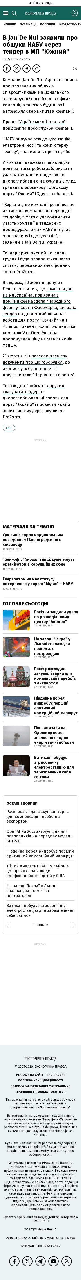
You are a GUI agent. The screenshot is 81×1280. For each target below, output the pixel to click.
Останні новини (22, 803)
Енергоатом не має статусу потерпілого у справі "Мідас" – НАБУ (38, 581)
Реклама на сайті (29, 1075)
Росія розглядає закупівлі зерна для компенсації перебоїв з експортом (55, 676)
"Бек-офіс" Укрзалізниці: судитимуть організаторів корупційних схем (39, 562)
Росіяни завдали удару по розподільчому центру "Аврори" (56, 616)
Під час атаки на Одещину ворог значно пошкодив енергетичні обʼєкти (54, 735)
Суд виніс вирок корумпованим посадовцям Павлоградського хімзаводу (33, 539)
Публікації (28, 24)
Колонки (47, 24)
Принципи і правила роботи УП (40, 1091)
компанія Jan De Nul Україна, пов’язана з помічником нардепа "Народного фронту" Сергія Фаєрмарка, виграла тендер (39, 301)
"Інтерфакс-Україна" (57, 1119)
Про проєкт (55, 1075)
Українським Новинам (41, 121)
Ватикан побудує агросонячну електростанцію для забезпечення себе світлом (54, 767)
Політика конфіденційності (40, 1080)
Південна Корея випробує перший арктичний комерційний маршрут (56, 705)
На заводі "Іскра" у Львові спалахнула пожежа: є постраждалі (52, 646)
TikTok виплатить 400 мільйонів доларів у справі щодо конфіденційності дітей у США (38, 871)
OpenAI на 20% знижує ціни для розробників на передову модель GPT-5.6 (39, 836)
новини (10, 24)
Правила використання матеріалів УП (40, 1086)
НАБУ (9, 428)
